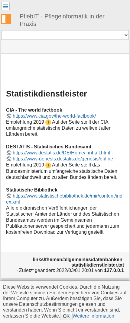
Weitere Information (93, 315)
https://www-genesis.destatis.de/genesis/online (63, 158)
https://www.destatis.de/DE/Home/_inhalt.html (61, 152)
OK (66, 316)
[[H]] (8, 18)
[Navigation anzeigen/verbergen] (5, 6)
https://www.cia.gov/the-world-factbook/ (54, 116)
